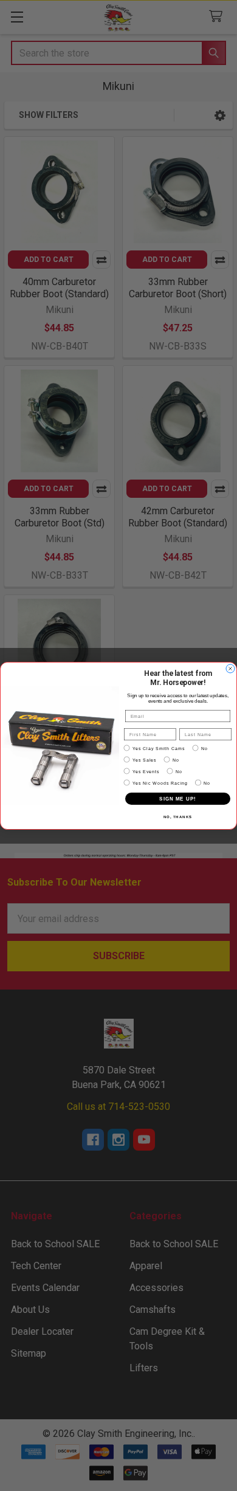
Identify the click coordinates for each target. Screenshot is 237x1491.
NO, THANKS (178, 816)
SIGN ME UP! (177, 798)
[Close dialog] (230, 668)
